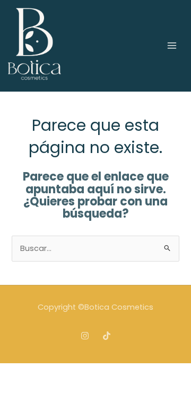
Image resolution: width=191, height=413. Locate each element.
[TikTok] (106, 335)
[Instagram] (85, 335)
